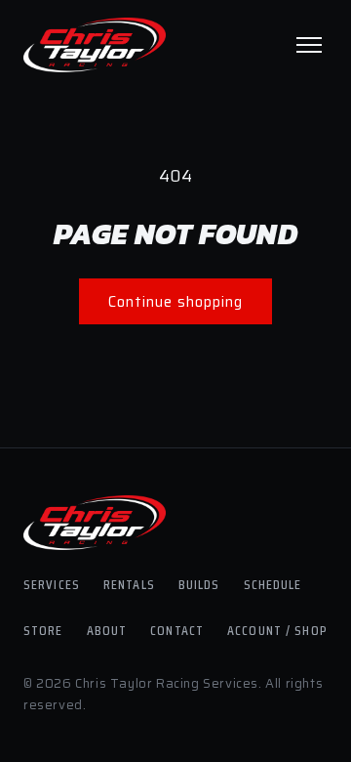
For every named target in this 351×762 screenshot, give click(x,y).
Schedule (273, 584)
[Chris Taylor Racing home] (94, 45)
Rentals (129, 584)
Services (51, 584)
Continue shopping (175, 302)
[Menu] (309, 45)
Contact (177, 630)
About (107, 630)
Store (43, 630)
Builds (199, 584)
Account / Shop (277, 630)
